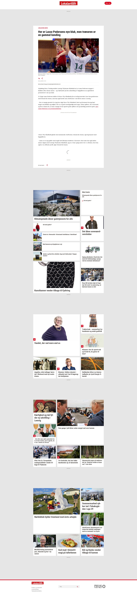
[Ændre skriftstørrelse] (39, 78)
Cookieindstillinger (35, 589)
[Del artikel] (42, 78)
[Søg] (77, 586)
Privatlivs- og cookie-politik (37, 587)
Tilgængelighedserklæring (36, 591)
